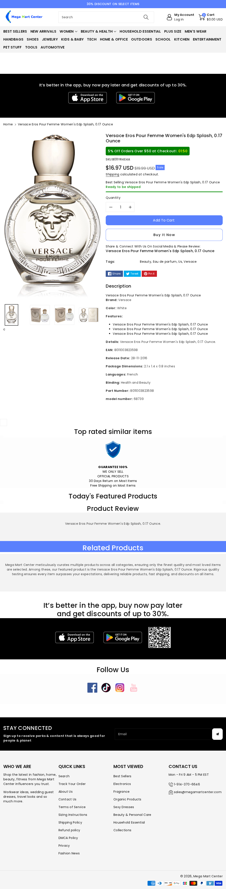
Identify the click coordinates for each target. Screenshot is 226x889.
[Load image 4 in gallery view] (88, 315)
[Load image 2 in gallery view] (40, 315)
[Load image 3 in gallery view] (64, 315)
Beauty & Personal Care (132, 815)
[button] (211, 17)
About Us (65, 791)
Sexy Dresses (123, 807)
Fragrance (121, 791)
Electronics (122, 784)
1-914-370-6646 (187, 784)
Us (180, 261)
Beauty (145, 261)
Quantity (113, 197)
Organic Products (127, 799)
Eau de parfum (165, 261)
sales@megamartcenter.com (198, 792)
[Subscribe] (217, 734)
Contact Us (67, 799)
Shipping (112, 174)
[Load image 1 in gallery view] (11, 315)
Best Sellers (122, 776)
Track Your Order (72, 784)
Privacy (64, 845)
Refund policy (69, 830)
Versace (190, 261)
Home (8, 124)
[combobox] (106, 17)
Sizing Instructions (72, 815)
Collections (122, 830)
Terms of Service (72, 807)
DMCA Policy (68, 838)
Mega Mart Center (208, 876)
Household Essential (129, 822)
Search (64, 776)
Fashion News (69, 853)
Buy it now (164, 234)
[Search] (146, 17)
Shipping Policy (70, 822)
